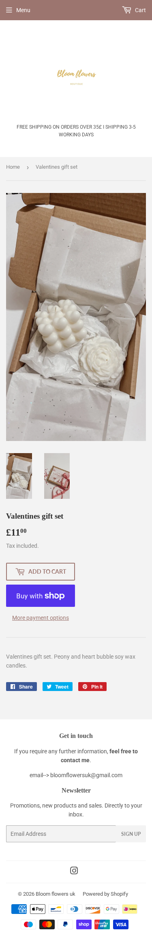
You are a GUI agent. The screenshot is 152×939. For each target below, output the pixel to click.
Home (13, 167)
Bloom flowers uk (55, 894)
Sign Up (131, 834)
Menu (23, 10)
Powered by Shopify (105, 894)
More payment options (40, 618)
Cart (140, 10)
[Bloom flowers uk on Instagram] (74, 872)
